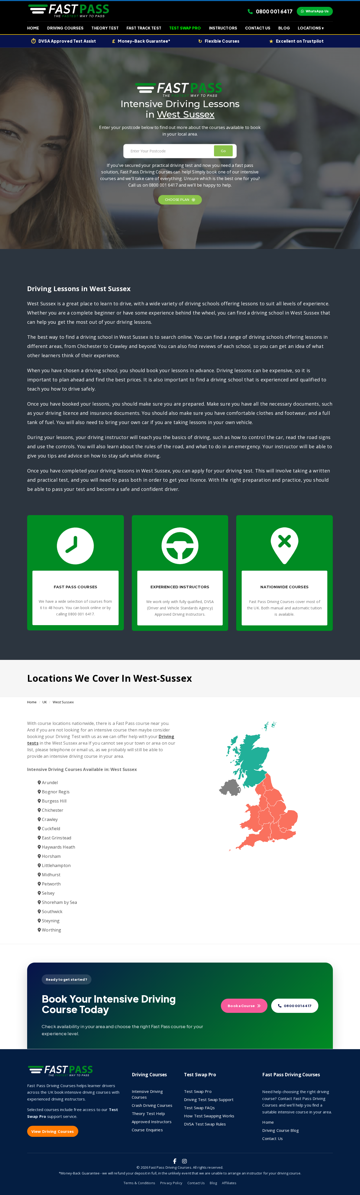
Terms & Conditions (139, 1183)
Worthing (51, 930)
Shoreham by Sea (59, 902)
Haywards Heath (58, 847)
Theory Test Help (148, 1113)
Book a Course (241, 1006)
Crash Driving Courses (152, 1105)
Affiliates (229, 1183)
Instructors (223, 28)
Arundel (49, 782)
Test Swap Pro (185, 28)
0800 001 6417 (274, 11)
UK (44, 702)
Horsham (51, 856)
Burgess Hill (53, 801)
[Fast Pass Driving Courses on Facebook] (175, 1161)
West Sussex (63, 702)
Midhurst (50, 875)
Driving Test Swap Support (208, 1099)
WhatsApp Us (317, 11)
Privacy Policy (171, 1183)
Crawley (49, 819)
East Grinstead (56, 838)
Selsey (48, 893)
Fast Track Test (144, 28)
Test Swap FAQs (199, 1107)
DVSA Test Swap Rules (205, 1124)
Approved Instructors (152, 1121)
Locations (311, 28)
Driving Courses (65, 28)
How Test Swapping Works (209, 1115)
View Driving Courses (52, 1131)
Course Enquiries (147, 1129)
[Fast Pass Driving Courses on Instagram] (184, 1161)
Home (33, 28)
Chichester (52, 810)
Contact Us (257, 28)
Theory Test (104, 28)
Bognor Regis (55, 792)
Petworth (51, 884)
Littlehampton (56, 865)
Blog (284, 28)
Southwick (51, 911)
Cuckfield (50, 828)
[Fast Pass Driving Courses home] (61, 1073)
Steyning (50, 921)
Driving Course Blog (280, 1130)
